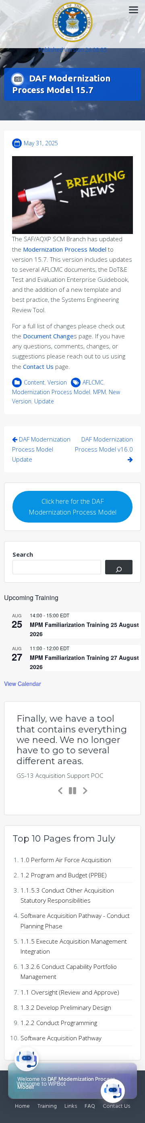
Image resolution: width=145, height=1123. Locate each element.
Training (47, 1106)
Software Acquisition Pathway (61, 1038)
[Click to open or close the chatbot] (113, 1091)
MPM (99, 392)
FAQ (90, 1106)
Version (57, 382)
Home (22, 1106)
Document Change (48, 336)
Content (34, 382)
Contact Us (39, 366)
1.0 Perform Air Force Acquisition (66, 860)
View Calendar (22, 683)
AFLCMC (93, 382)
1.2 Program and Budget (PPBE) (64, 875)
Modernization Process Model (64, 249)
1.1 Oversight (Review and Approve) (70, 992)
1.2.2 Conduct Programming (59, 1023)
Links (70, 1106)
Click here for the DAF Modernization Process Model (72, 507)
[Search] (119, 567)
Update (44, 401)
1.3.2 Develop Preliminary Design (66, 1007)
